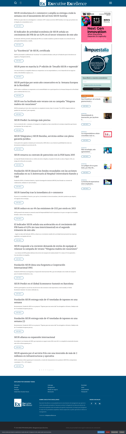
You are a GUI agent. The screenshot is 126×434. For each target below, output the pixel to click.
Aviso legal (81, 427)
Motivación (51, 391)
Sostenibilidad (85, 389)
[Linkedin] (99, 403)
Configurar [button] (122, 432)
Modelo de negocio (53, 389)
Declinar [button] (107, 432)
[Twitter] (95, 403)
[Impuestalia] (96, 59)
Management (51, 387)
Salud (82, 387)
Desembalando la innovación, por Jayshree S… (89, 117)
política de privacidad (95, 85)
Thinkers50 (84, 391)
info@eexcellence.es (50, 415)
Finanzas (16, 389)
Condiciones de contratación (92, 427)
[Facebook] (91, 403)
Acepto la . (92, 85)
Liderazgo (50, 385)
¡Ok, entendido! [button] (101, 432)
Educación (17, 385)
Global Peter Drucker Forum (21, 391)
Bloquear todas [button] (115, 432)
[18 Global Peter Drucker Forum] (96, 27)
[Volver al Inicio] (63, 3)
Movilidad (84, 385)
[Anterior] (39, 369)
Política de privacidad (71, 427)
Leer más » (19, 44)
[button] (15, 3)
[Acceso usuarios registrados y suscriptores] (20, 2)
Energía (16, 387)
